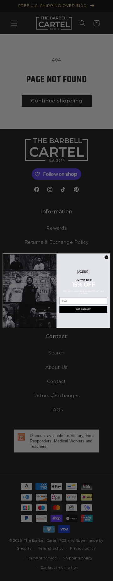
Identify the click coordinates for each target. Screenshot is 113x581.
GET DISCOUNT (83, 309)
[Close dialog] (106, 257)
